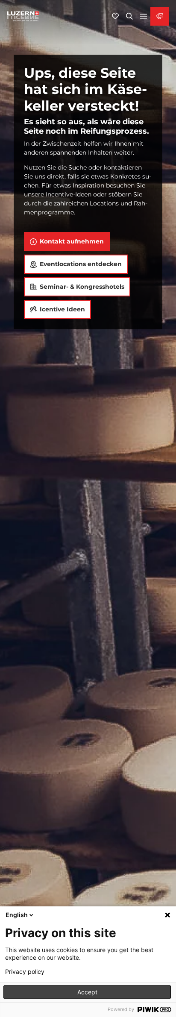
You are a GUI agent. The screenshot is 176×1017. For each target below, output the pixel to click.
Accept (87, 992)
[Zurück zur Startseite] (23, 16)
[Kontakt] (159, 16)
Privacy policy (24, 971)
